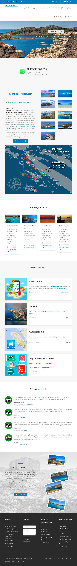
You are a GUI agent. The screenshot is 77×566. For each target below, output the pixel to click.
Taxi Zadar (63, 546)
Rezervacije (64, 292)
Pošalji (27, 540)
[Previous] (4, 234)
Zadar (62, 533)
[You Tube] (62, 2)
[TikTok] (67, 2)
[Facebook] (59, 2)
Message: (26, 530)
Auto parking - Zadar (64, 543)
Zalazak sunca (46, 226)
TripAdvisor (29, 405)
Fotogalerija (21, 494)
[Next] (72, 234)
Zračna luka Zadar (65, 539)
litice (11, 125)
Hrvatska (63, 526)
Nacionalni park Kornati (64, 530)
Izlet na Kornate (20, 93)
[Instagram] (56, 2)
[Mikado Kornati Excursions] (11, 6)
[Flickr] (65, 2)
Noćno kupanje (64, 226)
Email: (26, 527)
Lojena (12, 127)
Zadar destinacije (65, 536)
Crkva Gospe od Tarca (22, 127)
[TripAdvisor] (53, 2)
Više (67, 317)
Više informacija (21, 141)
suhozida (26, 125)
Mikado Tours (15, 562)
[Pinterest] (70, 2)
